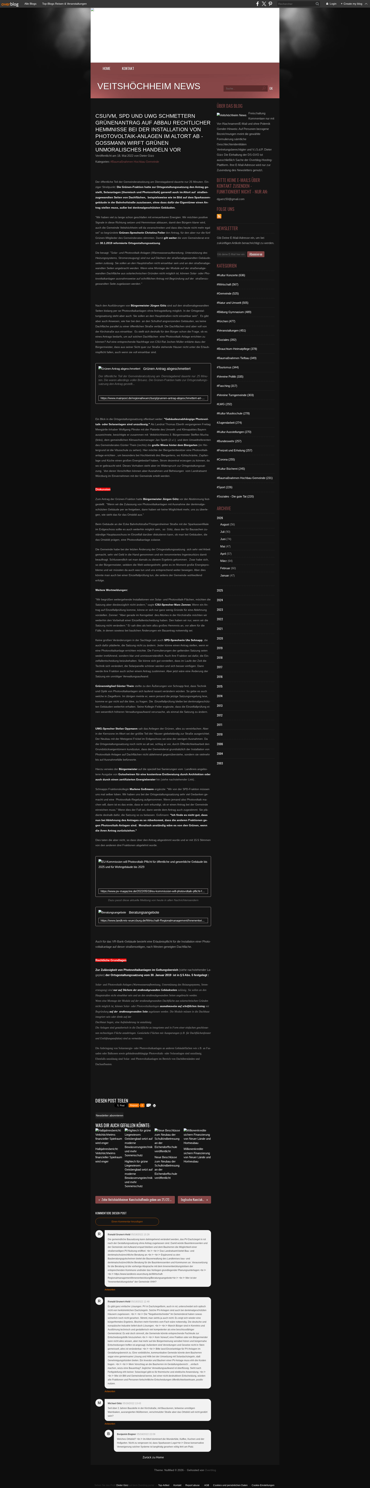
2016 (220, 676)
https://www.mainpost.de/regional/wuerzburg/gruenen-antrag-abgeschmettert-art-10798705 (153, 398)
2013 (220, 705)
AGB (206, 1485)
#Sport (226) (224, 487)
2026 (220, 518)
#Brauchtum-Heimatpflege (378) (237, 348)
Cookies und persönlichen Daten (230, 1485)
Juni (222, 539)
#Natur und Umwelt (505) (232, 302)
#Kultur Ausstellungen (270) (234, 431)
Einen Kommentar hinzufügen (127, 1221)
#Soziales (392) (226, 339)
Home (106, 68)
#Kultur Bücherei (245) (231, 468)
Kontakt (128, 68)
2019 (220, 648)
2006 (220, 744)
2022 (220, 619)
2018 (220, 657)
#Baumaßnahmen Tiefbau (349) (236, 358)
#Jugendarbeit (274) (229, 422)
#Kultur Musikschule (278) (233, 413)
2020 (220, 638)
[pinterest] (270, 4)
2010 (220, 734)
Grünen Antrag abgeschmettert (167, 369)
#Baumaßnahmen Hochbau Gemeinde (134, 161)
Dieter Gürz (122, 1485)
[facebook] (257, 4)
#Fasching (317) (227, 385)
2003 (220, 763)
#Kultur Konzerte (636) (231, 275)
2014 (220, 696)
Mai (222, 546)
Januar (224, 575)
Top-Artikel (163, 1485)
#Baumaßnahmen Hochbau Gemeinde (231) (245, 478)
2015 (220, 686)
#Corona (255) (226, 459)
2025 (220, 590)
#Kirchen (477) (226, 321)
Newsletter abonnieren (109, 1115)
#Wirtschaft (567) (227, 284)
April (223, 553)
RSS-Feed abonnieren (219, 216)
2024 (220, 600)
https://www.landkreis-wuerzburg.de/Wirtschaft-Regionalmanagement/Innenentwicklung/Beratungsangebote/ (153, 920)
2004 (220, 753)
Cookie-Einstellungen (263, 1485)
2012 (220, 715)
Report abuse (192, 1485)
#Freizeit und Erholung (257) (234, 450)
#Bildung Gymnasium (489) (234, 312)
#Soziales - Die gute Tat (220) (235, 496)
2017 (219, 667)
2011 (219, 724)
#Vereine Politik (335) (230, 376)
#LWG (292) (224, 404)
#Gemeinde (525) (228, 293)
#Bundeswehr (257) (229, 441)
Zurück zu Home (153, 1457)
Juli (222, 531)
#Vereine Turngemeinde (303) (235, 395)
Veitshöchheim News (148, 86)
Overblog (210, 1470)
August (224, 524)
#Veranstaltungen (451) (231, 330)
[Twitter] (264, 4)
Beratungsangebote (144, 912)
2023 (220, 609)
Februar (225, 568)
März (223, 560)
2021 (220, 628)
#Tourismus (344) (228, 367)
